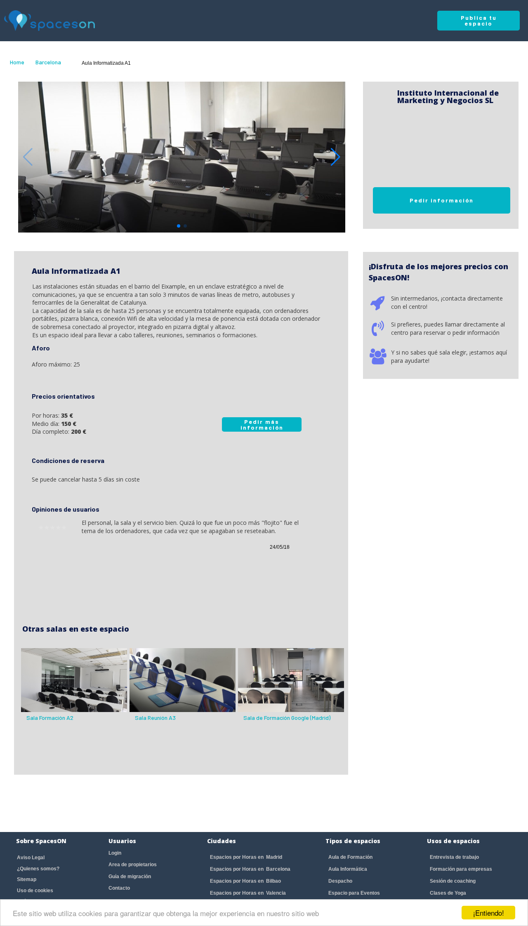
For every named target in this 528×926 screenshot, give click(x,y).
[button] (335, 157)
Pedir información (442, 200)
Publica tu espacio (479, 20)
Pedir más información (261, 424)
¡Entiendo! (488, 912)
